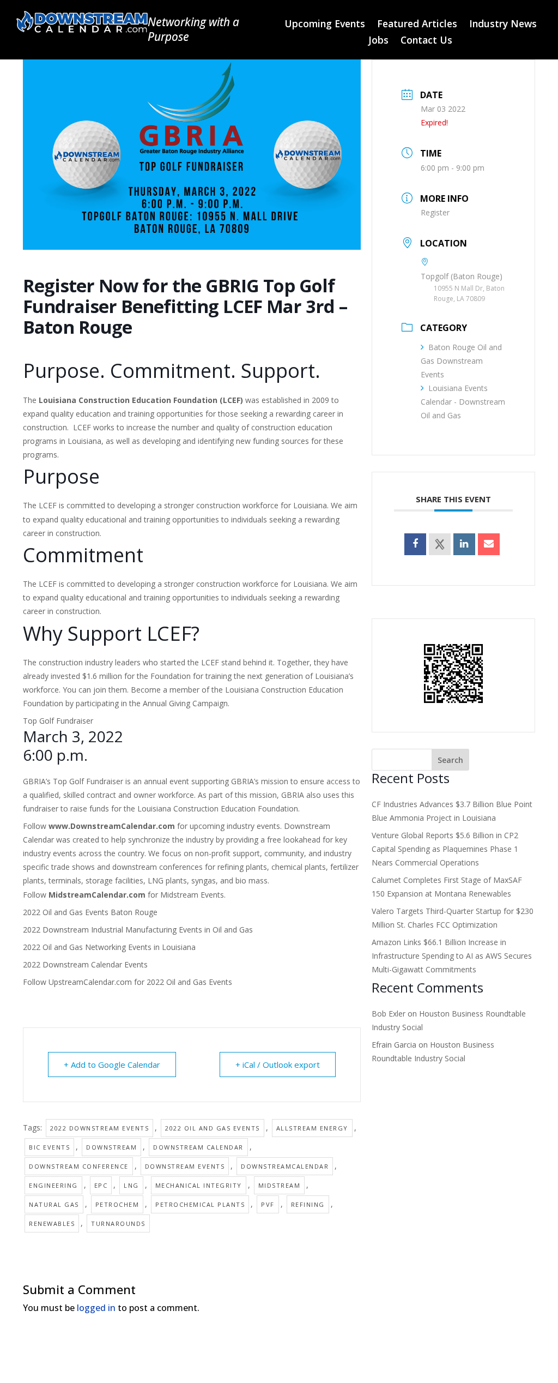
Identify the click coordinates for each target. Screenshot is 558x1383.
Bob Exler (388, 1013)
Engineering (53, 1185)
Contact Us (426, 41)
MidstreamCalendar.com (96, 894)
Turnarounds (118, 1223)
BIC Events (49, 1147)
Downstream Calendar (198, 1147)
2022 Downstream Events (99, 1128)
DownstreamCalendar (285, 1166)
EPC (101, 1185)
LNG (131, 1185)
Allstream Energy (312, 1128)
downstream (111, 1147)
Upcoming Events (324, 25)
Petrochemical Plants (200, 1204)
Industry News (503, 25)
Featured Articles (417, 25)
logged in (96, 1308)
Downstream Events (185, 1166)
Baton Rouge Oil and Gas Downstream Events (461, 361)
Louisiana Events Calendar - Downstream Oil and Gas (463, 401)
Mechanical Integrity (198, 1185)
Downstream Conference (79, 1166)
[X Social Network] (440, 544)
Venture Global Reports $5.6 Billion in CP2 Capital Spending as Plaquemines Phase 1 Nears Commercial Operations (445, 849)
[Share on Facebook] (415, 544)
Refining (308, 1204)
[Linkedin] (464, 544)
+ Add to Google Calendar (112, 1064)
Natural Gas (54, 1204)
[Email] (489, 544)
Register (435, 212)
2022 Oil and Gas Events (189, 982)
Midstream (279, 1185)
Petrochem (117, 1204)
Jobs (378, 41)
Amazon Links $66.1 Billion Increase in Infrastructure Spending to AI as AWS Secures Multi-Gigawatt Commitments (452, 956)
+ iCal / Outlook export (277, 1064)
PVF (268, 1204)
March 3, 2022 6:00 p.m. (73, 745)
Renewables (52, 1223)
